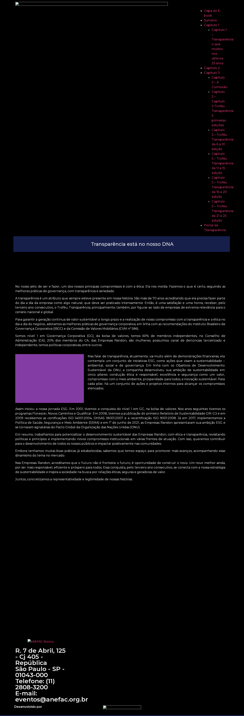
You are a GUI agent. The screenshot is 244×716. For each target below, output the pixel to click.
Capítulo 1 (211, 25)
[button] (211, 6)
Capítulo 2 (212, 68)
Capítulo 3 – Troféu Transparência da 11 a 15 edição (223, 163)
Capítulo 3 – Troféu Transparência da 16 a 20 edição (223, 187)
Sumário (210, 20)
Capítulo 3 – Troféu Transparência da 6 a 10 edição (223, 139)
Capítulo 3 (212, 73)
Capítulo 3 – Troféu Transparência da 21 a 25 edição (223, 211)
